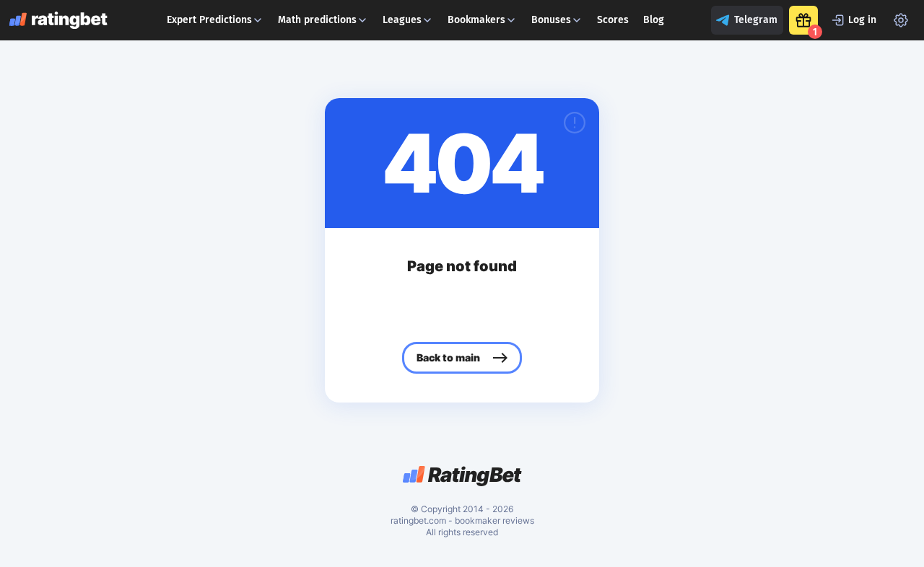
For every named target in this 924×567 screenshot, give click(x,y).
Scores (613, 20)
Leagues (402, 20)
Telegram (755, 20)
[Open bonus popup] (803, 20)
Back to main (448, 357)
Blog (653, 20)
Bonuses (551, 20)
